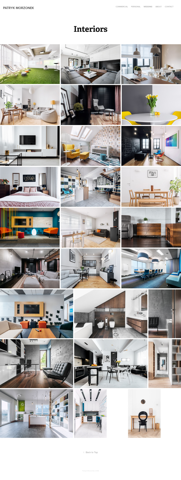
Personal (135, 6)
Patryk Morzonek (18, 7)
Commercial (122, 6)
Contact (169, 6)
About (158, 6)
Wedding (148, 6)
